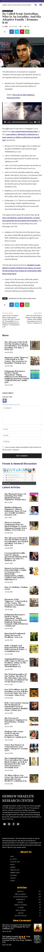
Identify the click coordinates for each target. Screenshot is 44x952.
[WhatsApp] (27, 31)
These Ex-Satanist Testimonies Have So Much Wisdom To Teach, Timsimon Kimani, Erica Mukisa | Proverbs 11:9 (16, 526)
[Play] (5, 122)
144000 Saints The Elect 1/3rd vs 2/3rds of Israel (22, 298)
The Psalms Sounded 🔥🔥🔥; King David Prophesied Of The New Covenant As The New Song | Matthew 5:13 (17, 939)
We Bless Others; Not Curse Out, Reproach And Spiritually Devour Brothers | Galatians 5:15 (16, 778)
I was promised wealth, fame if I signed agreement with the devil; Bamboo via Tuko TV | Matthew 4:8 (16, 557)
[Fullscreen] (39, 122)
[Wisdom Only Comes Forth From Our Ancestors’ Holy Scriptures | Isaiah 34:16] (34, 734)
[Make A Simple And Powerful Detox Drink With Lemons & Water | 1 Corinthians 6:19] (34, 648)
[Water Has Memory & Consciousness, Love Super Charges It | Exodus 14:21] (34, 748)
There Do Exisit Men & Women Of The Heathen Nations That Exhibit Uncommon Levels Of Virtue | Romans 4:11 (33, 319)
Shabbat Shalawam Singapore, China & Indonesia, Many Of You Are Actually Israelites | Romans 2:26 (15, 511)
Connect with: (7, 397)
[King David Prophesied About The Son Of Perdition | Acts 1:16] (34, 636)
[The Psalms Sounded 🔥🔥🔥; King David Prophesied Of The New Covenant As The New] (38, 939)
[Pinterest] (22, 31)
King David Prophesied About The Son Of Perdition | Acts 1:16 (15, 635)
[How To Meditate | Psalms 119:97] (34, 590)
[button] (22, 113)
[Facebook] (11, 31)
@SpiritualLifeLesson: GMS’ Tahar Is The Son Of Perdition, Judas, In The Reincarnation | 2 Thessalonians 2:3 (16, 663)
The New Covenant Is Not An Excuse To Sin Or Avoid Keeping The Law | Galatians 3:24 (16, 927)
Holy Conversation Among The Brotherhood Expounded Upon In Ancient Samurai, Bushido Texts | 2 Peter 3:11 (16, 706)
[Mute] (35, 122)
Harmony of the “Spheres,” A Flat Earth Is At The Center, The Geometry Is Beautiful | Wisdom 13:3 (17, 360)
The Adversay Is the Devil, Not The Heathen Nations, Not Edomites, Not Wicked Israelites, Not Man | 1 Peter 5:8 (16, 346)
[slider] (20, 122)
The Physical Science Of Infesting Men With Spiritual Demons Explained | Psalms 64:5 (15, 497)
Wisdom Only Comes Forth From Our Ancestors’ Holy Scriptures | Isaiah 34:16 (15, 734)
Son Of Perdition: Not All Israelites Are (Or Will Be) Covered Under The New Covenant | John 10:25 (16, 692)
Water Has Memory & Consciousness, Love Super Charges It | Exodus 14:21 (16, 748)
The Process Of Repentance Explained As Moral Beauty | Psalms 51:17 (16, 721)
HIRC (6, 26)
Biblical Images (8, 11)
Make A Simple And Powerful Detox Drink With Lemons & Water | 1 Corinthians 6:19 (16, 648)
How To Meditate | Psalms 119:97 (16, 588)
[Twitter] (17, 31)
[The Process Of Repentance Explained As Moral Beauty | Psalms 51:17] (34, 721)
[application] (22, 113)
